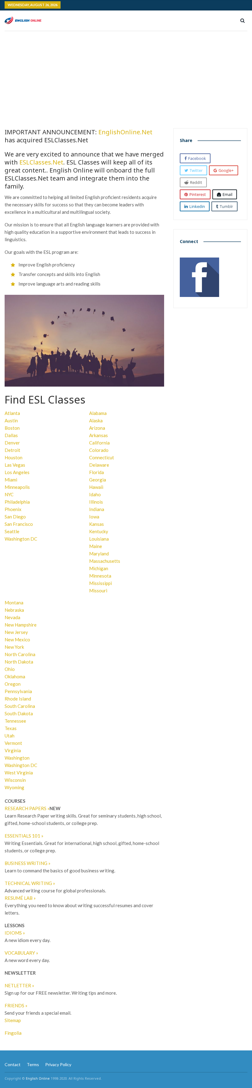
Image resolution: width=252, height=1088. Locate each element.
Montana (14, 602)
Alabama (98, 413)
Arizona (97, 428)
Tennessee (15, 721)
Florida (96, 472)
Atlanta (12, 413)
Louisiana (99, 539)
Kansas (96, 524)
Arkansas (98, 435)
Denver (12, 442)
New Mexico (17, 639)
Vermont (13, 743)
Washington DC (21, 539)
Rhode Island (18, 698)
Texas (11, 728)
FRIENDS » (16, 1005)
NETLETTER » (19, 985)
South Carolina (20, 706)
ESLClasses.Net (41, 162)
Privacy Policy (58, 1064)
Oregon (13, 684)
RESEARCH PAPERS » (27, 808)
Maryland (99, 553)
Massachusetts (104, 561)
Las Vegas (15, 465)
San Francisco (19, 524)
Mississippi (100, 583)
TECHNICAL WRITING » (30, 883)
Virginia (13, 750)
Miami (11, 479)
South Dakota (19, 713)
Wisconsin (15, 780)
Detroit (12, 450)
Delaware (99, 465)
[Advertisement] (126, 77)
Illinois (96, 502)
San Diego (15, 516)
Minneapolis (17, 487)
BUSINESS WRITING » (27, 863)
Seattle (12, 531)
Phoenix (13, 509)
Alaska (96, 420)
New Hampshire (21, 624)
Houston (13, 457)
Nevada (12, 617)
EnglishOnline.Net (125, 132)
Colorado (98, 450)
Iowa (94, 516)
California (99, 442)
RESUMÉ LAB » (20, 898)
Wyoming (14, 787)
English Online (38, 1078)
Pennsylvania (18, 691)
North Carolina (20, 654)
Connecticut (101, 457)
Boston (12, 428)
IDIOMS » (15, 933)
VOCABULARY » (21, 953)
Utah (9, 735)
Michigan (98, 568)
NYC (9, 494)
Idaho (95, 494)
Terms (33, 1064)
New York (14, 647)
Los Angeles (17, 472)
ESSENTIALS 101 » (24, 835)
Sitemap (13, 1020)
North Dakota (19, 661)
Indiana (96, 509)
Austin (11, 420)
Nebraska (14, 610)
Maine (95, 546)
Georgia (97, 479)
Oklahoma (15, 676)
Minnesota (100, 576)
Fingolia (13, 1033)
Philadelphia (17, 502)
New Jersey (16, 632)
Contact (13, 1064)
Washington (17, 758)
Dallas (11, 435)
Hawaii (96, 487)
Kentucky (98, 531)
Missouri (98, 590)
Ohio (10, 669)
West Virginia (19, 772)
